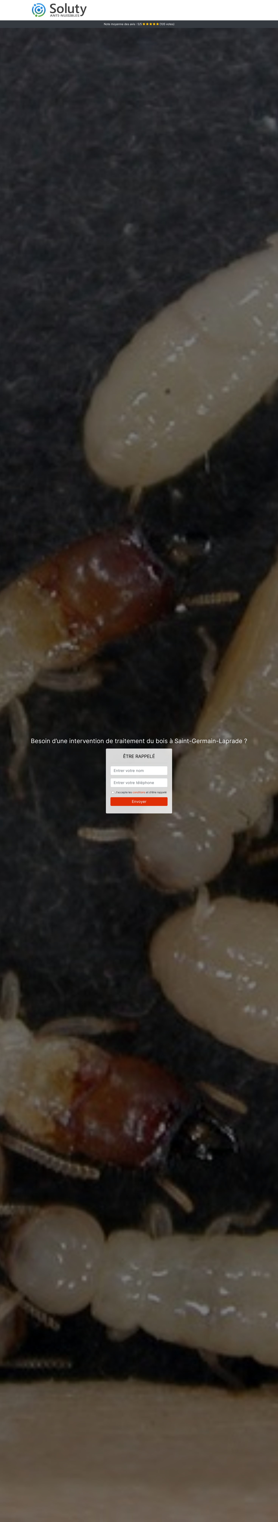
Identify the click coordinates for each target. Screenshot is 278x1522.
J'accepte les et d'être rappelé (141, 792)
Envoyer (139, 801)
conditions (139, 792)
